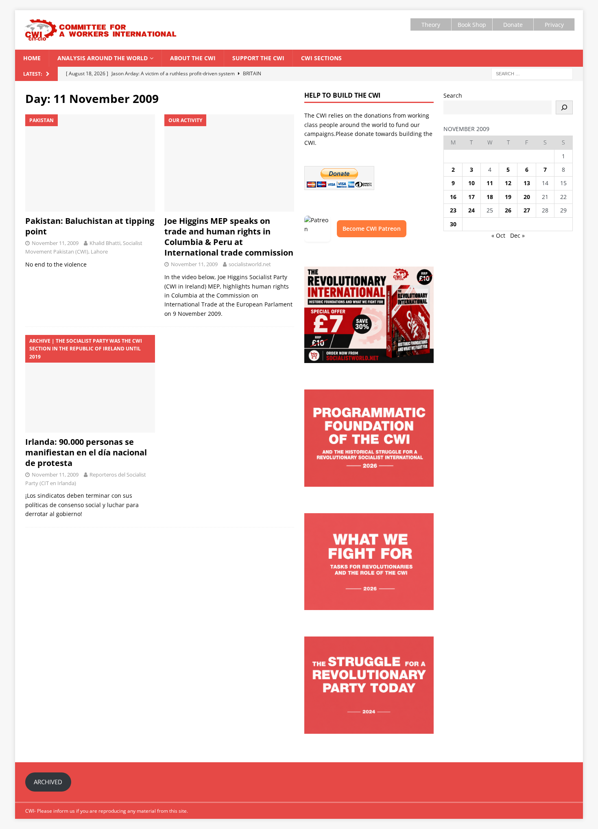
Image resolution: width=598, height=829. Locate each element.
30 (453, 224)
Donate (513, 24)
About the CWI (193, 58)
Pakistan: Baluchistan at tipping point (89, 226)
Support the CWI (258, 58)
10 (471, 183)
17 (471, 197)
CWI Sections (321, 58)
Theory (430, 24)
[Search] (564, 107)
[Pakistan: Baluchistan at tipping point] (90, 163)
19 (508, 197)
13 (527, 183)
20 (527, 197)
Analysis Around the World (102, 58)
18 (490, 197)
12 (508, 183)
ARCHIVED (48, 782)
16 (453, 197)
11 (490, 183)
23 (453, 210)
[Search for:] (532, 73)
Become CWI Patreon (372, 228)
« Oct (498, 235)
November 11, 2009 (55, 243)
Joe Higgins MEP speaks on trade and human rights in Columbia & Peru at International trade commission (228, 236)
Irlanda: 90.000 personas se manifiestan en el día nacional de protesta (86, 452)
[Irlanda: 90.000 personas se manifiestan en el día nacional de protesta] (90, 384)
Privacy (554, 24)
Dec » (517, 235)
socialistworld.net (250, 264)
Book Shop (472, 24)
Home (32, 58)
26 (508, 210)
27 (527, 210)
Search (452, 95)
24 (471, 210)
